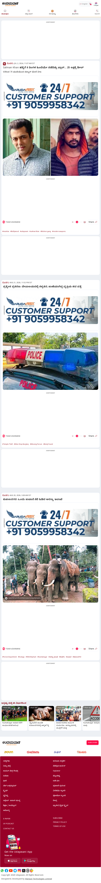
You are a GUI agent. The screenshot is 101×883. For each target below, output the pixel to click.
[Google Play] (30, 860)
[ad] (52, 96)
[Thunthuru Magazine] (82, 752)
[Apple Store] (12, 860)
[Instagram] (19, 870)
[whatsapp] (2, 870)
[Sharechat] (31, 870)
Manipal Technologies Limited (38, 879)
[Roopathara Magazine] (33, 752)
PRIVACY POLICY (60, 822)
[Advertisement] (50, 41)
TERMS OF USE (59, 826)
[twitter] (24, 870)
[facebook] (6, 870)
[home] (10, 3)
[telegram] (15, 870)
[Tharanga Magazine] (8, 752)
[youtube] (11, 870)
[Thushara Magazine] (57, 752)
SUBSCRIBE (92, 743)
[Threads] (28, 870)
